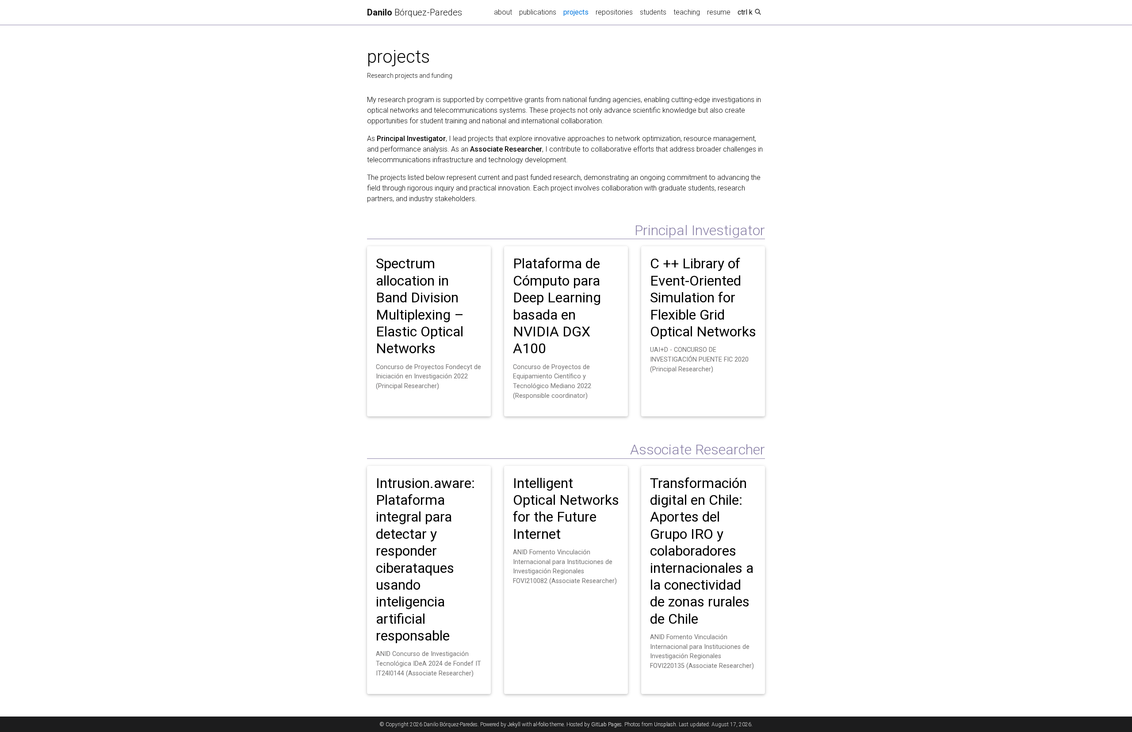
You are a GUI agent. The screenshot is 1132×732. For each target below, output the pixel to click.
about (503, 12)
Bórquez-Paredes (414, 12)
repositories (614, 12)
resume (718, 12)
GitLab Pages (606, 724)
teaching (686, 12)
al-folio (540, 724)
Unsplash (665, 724)
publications (537, 12)
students (653, 12)
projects (577, 12)
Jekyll (514, 724)
